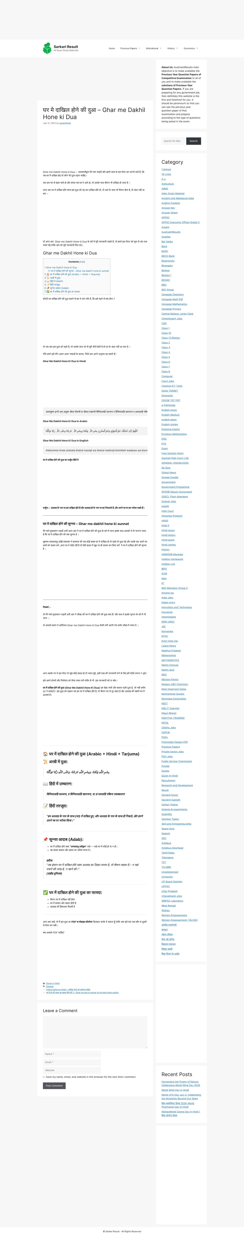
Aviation (166, 236)
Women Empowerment (174, 915)
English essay (169, 410)
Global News (169, 472)
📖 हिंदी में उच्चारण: (53, 281)
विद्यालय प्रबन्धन (169, 944)
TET (164, 862)
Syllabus (166, 843)
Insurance (167, 612)
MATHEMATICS (170, 660)
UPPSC (166, 886)
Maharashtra (169, 655)
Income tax (168, 592)
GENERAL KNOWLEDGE (175, 463)
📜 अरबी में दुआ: (52, 277)
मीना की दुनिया (168, 939)
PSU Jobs (167, 756)
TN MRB (166, 867)
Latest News (169, 645)
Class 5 (166, 357)
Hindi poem (168, 540)
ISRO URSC (168, 621)
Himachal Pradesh (172, 515)
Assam (165, 227)
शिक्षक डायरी (167, 949)
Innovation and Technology (177, 607)
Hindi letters (168, 535)
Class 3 (166, 347)
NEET (165, 703)
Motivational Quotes (173, 694)
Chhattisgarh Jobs (172, 318)
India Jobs (167, 597)
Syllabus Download (172, 848)
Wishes (166, 910)
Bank (164, 246)
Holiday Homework (172, 559)
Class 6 (166, 361)
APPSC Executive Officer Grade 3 (181, 222)
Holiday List (168, 564)
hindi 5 (165, 525)
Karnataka (167, 631)
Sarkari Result (66, 47)
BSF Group (168, 289)
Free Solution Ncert (173, 453)
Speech (166, 833)
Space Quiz (168, 828)
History (171, 48)
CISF (164, 323)
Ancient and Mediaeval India (178, 198)
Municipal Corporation (174, 698)
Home (112, 48)
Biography (167, 265)
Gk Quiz (166, 467)
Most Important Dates (174, 689)
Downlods (167, 395)
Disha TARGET (170, 390)
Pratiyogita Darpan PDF (175, 742)
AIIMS (165, 188)
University (167, 876)
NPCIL (165, 722)
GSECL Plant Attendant (175, 496)
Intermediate (169, 617)
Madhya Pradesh (171, 650)
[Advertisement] (84, 20)
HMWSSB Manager (172, 554)
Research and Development (177, 785)
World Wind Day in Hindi (175, 1090)
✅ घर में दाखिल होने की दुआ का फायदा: (62, 291)
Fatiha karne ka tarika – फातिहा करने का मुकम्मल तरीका (68, 989)
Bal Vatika (167, 241)
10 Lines (166, 174)
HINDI (165, 520)
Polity (165, 737)
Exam (165, 448)
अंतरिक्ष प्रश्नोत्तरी (169, 924)
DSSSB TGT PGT (171, 400)
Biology (166, 270)
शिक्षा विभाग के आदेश (170, 953)
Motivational (152, 48)
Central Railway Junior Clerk (177, 313)
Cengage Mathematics (174, 304)
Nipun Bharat (169, 713)
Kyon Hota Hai (170, 641)
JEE (164, 626)
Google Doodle (170, 477)
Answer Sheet (169, 212)
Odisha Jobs (169, 727)
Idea (164, 578)
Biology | (166, 275)
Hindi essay (168, 530)
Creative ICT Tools (172, 386)
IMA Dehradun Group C (175, 588)
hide (82, 262)
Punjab (165, 766)
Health (165, 506)
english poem (169, 419)
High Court (168, 511)
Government (169, 482)
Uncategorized (170, 872)
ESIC (164, 438)
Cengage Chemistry (173, 294)
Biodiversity (168, 260)
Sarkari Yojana (170, 804)
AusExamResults (171, 232)
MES (164, 674)
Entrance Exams (171, 429)
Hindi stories (169, 544)
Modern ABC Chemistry (175, 684)
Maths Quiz (168, 669)
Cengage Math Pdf (172, 299)
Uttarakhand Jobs (172, 896)
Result (165, 790)
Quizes (165, 771)
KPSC (165, 636)
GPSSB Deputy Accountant (177, 491)
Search (194, 141)
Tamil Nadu (168, 852)
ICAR (164, 573)
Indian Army (168, 602)
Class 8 (166, 371)
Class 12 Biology (171, 337)
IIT (163, 583)
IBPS (164, 568)
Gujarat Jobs (169, 501)
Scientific (167, 814)
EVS (164, 443)
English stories (170, 424)
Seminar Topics (170, 819)
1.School (166, 169)
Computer (167, 376)
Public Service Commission (177, 761)
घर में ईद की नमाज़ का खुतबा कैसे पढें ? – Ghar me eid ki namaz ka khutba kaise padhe (82, 992)
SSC (164, 838)
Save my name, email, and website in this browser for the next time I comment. (91, 1077)
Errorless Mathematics (174, 434)
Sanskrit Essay (170, 795)
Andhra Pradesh (171, 203)
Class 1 (166, 328)
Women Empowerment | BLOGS (180, 920)
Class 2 (166, 342)
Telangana (167, 857)
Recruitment (168, 780)
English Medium (170, 414)
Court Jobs (168, 381)
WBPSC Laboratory (172, 900)
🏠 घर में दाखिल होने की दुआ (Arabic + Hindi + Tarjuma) (72, 274)
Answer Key (168, 207)
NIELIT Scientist (170, 708)
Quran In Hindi (52, 983)
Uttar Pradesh (169, 891)
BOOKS (166, 280)
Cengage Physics (171, 309)
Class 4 (166, 352)
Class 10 (166, 333)
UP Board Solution (172, 881)
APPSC (166, 217)
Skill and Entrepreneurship (176, 823)
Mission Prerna (170, 679)
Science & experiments (174, 809)
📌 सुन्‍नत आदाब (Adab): (56, 288)
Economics (189, 48)
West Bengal (169, 905)
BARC (165, 251)
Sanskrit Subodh (171, 799)
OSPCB (166, 732)
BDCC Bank (168, 256)
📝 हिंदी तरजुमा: (52, 284)
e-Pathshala (168, 405)
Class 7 (166, 366)
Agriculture (168, 183)
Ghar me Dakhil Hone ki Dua (60, 267)
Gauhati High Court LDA (175, 458)
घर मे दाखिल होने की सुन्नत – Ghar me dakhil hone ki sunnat (78, 270)
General (49, 986)
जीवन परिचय (167, 934)
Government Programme (175, 487)
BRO (164, 284)
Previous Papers (128, 48)
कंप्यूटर (165, 929)
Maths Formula (170, 665)
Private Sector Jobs (173, 751)
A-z (164, 179)
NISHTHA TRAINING (173, 718)
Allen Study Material (173, 193)
